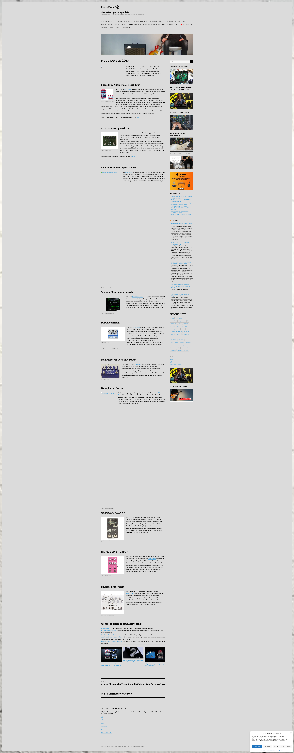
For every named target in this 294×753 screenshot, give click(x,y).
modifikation (185, 334)
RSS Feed (175, 220)
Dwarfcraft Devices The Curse (110, 635)
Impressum (280, 750)
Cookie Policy (263, 750)
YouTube (189, 24)
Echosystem (130, 593)
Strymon (173, 347)
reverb (172, 345)
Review (177, 345)
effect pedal (186, 323)
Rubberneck (136, 327)
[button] (291, 733)
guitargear (179, 331)
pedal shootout (174, 342)
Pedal (190, 337)
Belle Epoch (128, 172)
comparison (173, 320)
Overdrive (184, 337)
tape (182, 347)
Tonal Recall (127, 89)
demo (183, 320)
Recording (182, 342)
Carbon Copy (129, 133)
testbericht (173, 350)
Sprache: (178, 24)
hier (138, 117)
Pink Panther (152, 558)
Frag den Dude (105, 24)
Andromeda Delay (137, 297)
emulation (173, 326)
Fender (179, 326)
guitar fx (173, 331)
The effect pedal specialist (115, 12)
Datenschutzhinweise (106, 733)
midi (189, 331)
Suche (117, 27)
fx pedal (187, 326)
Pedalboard (173, 339)
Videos (102, 720)
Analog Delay (179, 318)
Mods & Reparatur (106, 21)
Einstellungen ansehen (282, 746)
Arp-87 (131, 517)
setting (182, 345)
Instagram (104, 27)
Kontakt (123, 24)
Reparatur (188, 342)
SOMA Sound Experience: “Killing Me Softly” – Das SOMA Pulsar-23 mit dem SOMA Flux (180, 208)
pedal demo (181, 339)
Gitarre (182, 329)
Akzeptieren (257, 746)
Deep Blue (138, 364)
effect (180, 323)
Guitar (187, 329)
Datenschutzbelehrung (272, 750)
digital (188, 320)
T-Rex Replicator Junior (108, 630)
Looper (185, 331)
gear (172, 329)
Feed (111, 27)
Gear (115, 24)
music (179, 337)
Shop (102, 723)
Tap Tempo (187, 347)
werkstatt (186, 350)
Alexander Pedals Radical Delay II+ (111, 641)
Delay (179, 320)
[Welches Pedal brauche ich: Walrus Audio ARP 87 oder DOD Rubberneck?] (133, 652)
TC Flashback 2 (105, 628)
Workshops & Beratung (123, 21)
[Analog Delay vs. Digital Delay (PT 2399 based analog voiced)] (155, 654)
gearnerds (176, 329)
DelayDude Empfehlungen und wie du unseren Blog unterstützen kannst (150, 24)
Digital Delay (174, 323)
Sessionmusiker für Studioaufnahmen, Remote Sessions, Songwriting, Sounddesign (159, 21)
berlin (185, 318)
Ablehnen (267, 746)
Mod (172, 334)
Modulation (173, 337)
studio (177, 347)
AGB (102, 729)
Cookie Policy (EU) (126, 27)
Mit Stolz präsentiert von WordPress (136, 746)
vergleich (179, 350)
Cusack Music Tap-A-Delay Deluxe (111, 637)
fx (182, 326)
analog (172, 318)
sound (187, 345)
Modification (177, 334)
